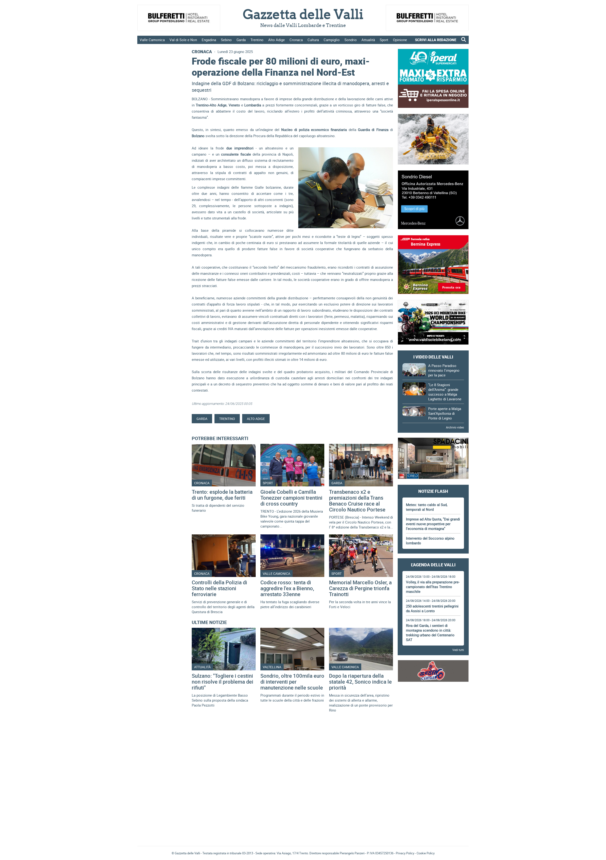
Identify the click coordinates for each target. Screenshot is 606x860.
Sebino (226, 39)
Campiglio (332, 39)
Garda (241, 39)
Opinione (400, 39)
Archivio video (455, 427)
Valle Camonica (152, 39)
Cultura (313, 39)
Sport (384, 39)
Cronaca (296, 39)
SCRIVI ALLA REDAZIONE (435, 39)
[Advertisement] (433, 701)
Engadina (209, 39)
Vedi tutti (458, 650)
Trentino (256, 39)
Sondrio (350, 39)
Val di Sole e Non (183, 39)
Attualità (368, 39)
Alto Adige (276, 39)
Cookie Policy (426, 853)
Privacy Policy (405, 853)
